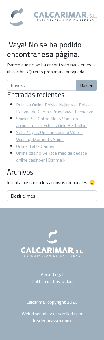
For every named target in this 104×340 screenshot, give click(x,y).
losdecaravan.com (52, 320)
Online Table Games (35, 146)
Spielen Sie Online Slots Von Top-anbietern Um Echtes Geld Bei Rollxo (51, 122)
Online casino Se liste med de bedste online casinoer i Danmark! (51, 156)
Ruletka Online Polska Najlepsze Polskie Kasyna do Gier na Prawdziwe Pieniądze (54, 108)
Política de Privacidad (52, 281)
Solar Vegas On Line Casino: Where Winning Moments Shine (49, 136)
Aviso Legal (52, 274)
